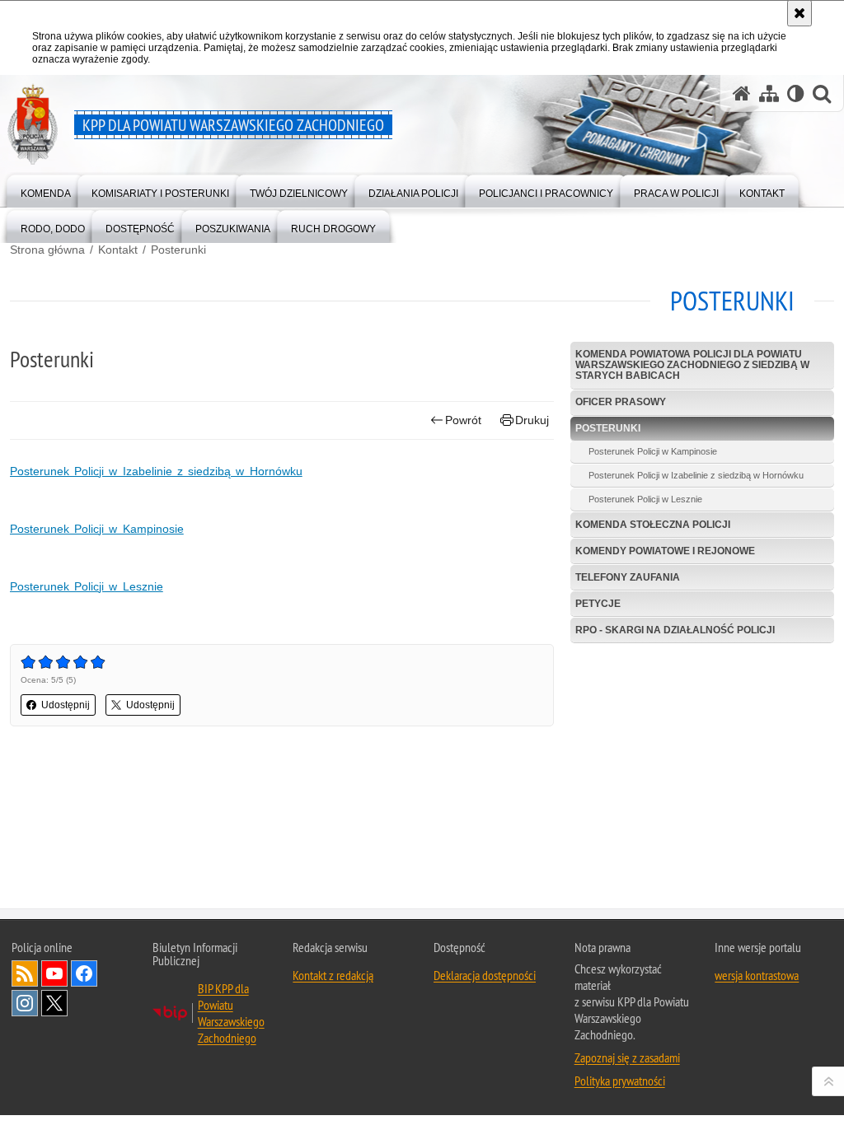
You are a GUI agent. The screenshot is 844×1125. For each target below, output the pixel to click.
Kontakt (118, 249)
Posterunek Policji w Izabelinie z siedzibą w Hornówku (156, 471)
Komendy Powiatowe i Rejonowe (665, 551)
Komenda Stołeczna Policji (652, 524)
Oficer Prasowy (620, 402)
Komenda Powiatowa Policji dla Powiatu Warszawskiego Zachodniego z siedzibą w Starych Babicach (692, 364)
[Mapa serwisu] (769, 93)
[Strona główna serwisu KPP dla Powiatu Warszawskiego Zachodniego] (742, 93)
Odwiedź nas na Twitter (54, 1003)
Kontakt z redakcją (333, 975)
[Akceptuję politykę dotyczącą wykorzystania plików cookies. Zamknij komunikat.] (799, 13)
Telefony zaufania (627, 577)
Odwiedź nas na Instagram (25, 1003)
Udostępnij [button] (65, 705)
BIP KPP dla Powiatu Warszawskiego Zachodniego (231, 1013)
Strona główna (47, 249)
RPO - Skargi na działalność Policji (675, 630)
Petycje (598, 603)
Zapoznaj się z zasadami (627, 1057)
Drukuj (532, 420)
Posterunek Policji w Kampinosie (97, 528)
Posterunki (178, 249)
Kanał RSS (25, 973)
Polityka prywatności (619, 1080)
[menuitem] (45, 190)
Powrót (463, 420)
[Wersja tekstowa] (795, 93)
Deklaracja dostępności (485, 975)
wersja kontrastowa (757, 975)
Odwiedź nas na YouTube (54, 973)
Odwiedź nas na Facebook (84, 973)
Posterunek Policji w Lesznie (86, 586)
